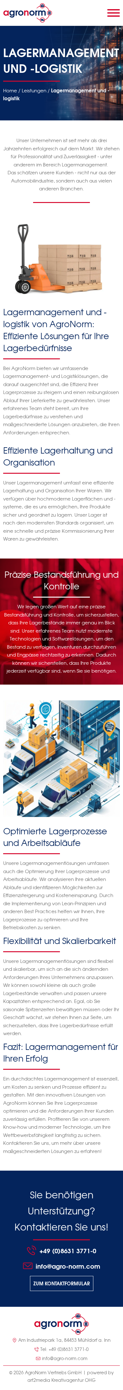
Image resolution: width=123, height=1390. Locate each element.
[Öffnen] (113, 13)
